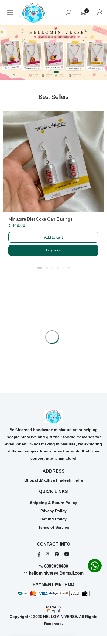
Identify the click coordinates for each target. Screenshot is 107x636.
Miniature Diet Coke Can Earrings (40, 219)
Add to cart (53, 237)
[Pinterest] (57, 554)
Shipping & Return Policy (53, 502)
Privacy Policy (53, 511)
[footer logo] (53, 416)
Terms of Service (53, 527)
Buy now (53, 250)
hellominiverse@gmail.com (56, 573)
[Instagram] (47, 554)
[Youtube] (66, 554)
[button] (49, 72)
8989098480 (55, 566)
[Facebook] (39, 554)
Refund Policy (53, 519)
